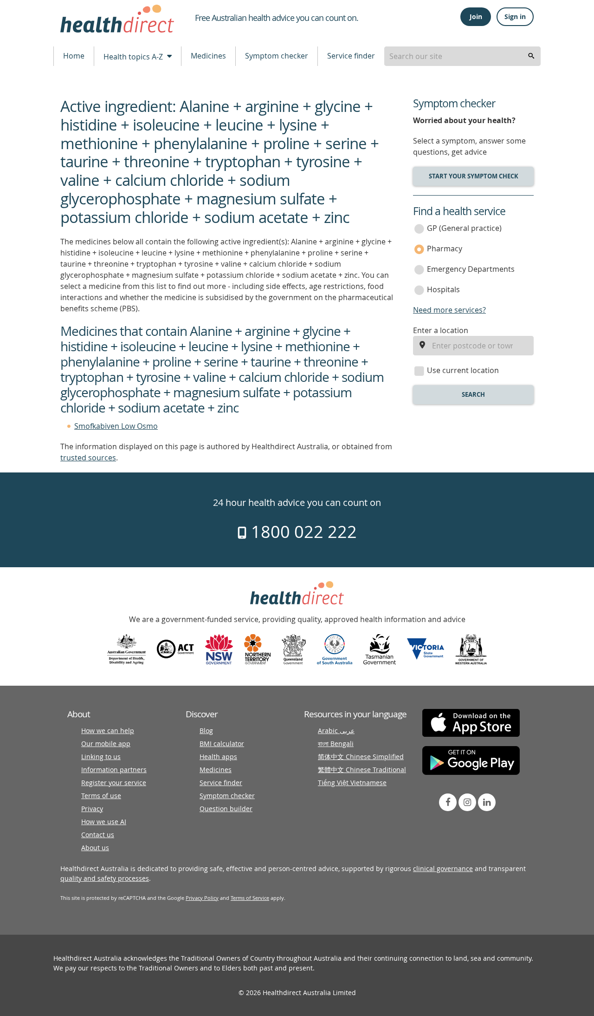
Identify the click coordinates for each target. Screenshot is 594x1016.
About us (95, 847)
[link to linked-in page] (487, 802)
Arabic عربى (336, 730)
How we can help (107, 730)
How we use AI (103, 821)
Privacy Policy (202, 897)
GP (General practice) (464, 228)
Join (476, 16)
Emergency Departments (471, 269)
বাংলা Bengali (336, 743)
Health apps (218, 756)
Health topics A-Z (134, 57)
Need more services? (449, 310)
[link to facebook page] (448, 802)
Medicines (208, 56)
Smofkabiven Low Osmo (116, 426)
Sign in (515, 16)
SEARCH (473, 394)
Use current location (463, 370)
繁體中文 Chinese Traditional (362, 769)
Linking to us (101, 756)
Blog (206, 730)
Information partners (114, 769)
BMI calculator (222, 743)
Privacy (92, 808)
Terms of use (101, 795)
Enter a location (440, 330)
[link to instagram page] (467, 802)
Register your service (113, 782)
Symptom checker (276, 56)
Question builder (226, 808)
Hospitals (443, 289)
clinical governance (443, 868)
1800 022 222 (302, 531)
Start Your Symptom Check (473, 176)
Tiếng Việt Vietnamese (352, 782)
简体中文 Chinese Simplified (361, 756)
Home (73, 56)
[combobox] (462, 56)
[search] (531, 56)
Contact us (97, 834)
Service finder (351, 56)
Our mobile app (105, 743)
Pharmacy (444, 248)
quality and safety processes (104, 878)
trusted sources (88, 457)
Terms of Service (250, 897)
